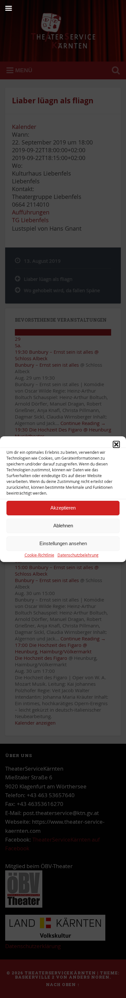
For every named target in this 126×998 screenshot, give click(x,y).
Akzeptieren (63, 507)
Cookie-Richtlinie (39, 554)
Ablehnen (63, 525)
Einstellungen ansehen (63, 543)
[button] (116, 444)
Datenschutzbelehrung (78, 554)
